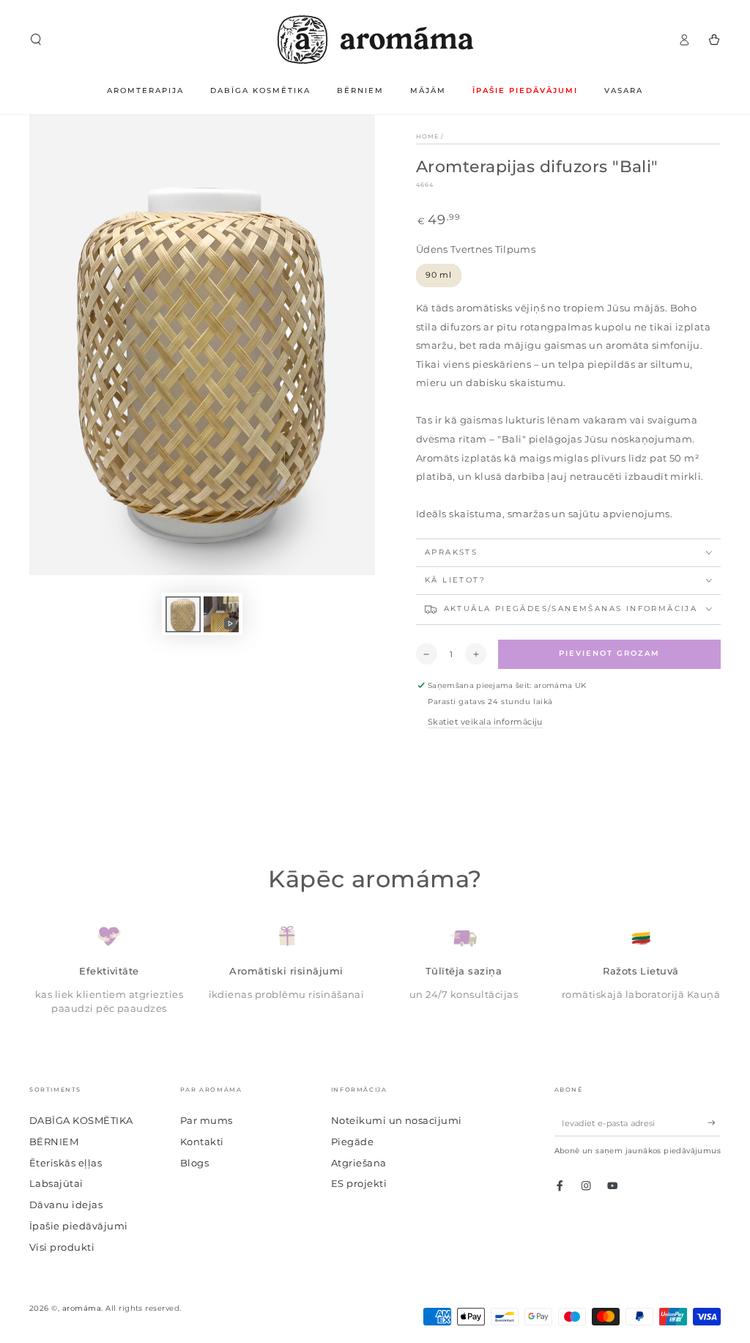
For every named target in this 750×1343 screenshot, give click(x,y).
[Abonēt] (714, 1123)
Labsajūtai (56, 1183)
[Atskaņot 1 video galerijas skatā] (221, 614)
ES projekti (359, 1183)
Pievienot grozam (609, 653)
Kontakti (202, 1141)
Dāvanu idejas (66, 1204)
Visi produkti (61, 1247)
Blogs (194, 1163)
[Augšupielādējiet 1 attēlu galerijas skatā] (183, 614)
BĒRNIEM (53, 1141)
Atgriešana (359, 1163)
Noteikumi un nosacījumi (396, 1120)
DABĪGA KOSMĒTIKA (81, 1120)
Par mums (206, 1120)
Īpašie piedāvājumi (78, 1226)
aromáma (81, 1308)
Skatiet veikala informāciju (485, 722)
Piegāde (352, 1141)
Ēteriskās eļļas (65, 1163)
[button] (36, 39)
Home (427, 136)
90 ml (439, 275)
